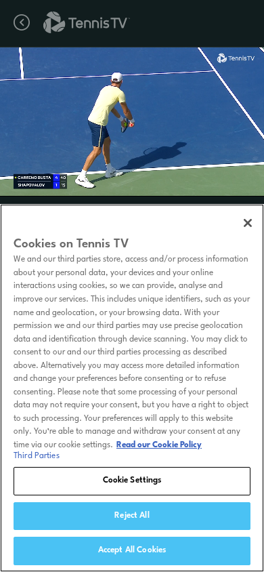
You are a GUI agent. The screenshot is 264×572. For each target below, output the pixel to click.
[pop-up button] (215, 66)
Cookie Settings (132, 480)
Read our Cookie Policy (159, 445)
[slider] (132, 180)
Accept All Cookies (132, 550)
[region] (132, 388)
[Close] (248, 223)
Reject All (131, 516)
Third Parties (37, 456)
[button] (92, 122)
